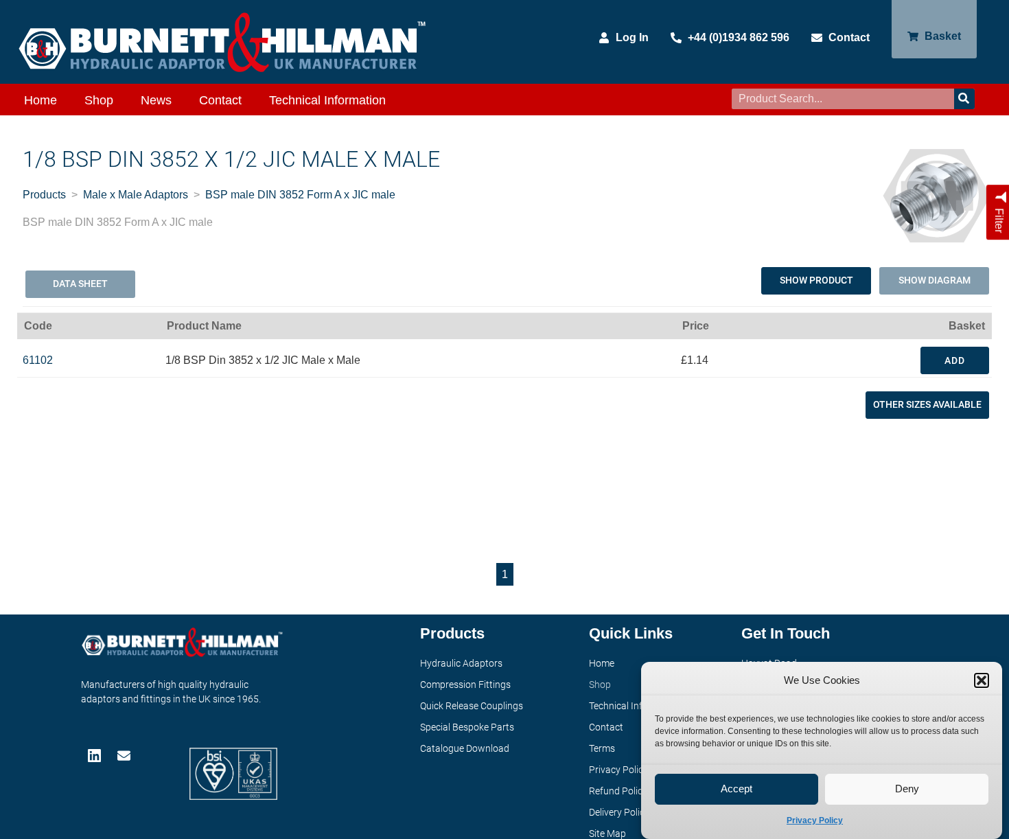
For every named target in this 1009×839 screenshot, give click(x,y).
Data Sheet (80, 283)
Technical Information (327, 100)
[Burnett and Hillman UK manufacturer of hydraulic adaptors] (223, 42)
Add (954, 360)
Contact (220, 100)
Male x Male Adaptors (135, 194)
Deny (907, 789)
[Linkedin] (96, 755)
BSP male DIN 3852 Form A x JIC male (300, 194)
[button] (981, 680)
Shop (98, 100)
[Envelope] (125, 755)
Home (40, 100)
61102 (38, 360)
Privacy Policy (815, 820)
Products (44, 194)
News (156, 100)
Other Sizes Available (927, 404)
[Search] (964, 99)
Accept (736, 789)
